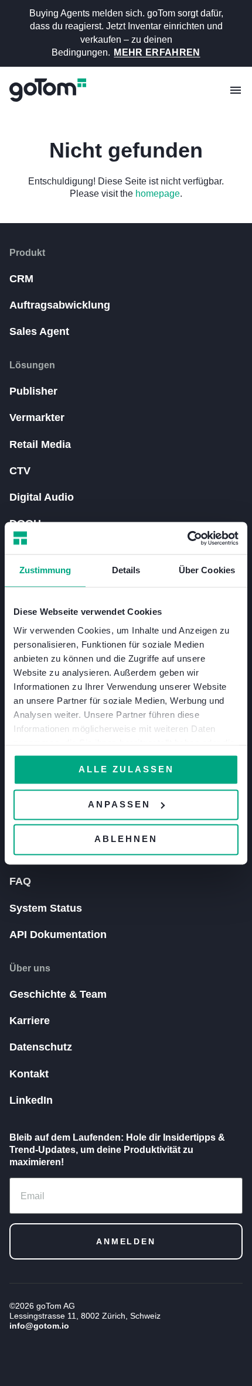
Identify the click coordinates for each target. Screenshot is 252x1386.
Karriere (29, 1020)
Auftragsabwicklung (59, 305)
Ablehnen (126, 839)
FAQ (20, 881)
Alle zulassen (126, 769)
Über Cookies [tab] (207, 570)
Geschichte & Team (58, 994)
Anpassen (119, 804)
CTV (19, 471)
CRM (21, 279)
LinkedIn (31, 1100)
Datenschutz (40, 1047)
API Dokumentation (58, 934)
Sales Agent (39, 331)
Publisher (33, 391)
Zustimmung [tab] (45, 570)
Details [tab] (126, 570)
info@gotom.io (39, 1325)
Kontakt (29, 1074)
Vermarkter (36, 417)
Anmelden (125, 1241)
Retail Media (40, 444)
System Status (45, 908)
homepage (157, 194)
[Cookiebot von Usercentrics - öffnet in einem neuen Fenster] (187, 538)
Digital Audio (41, 497)
